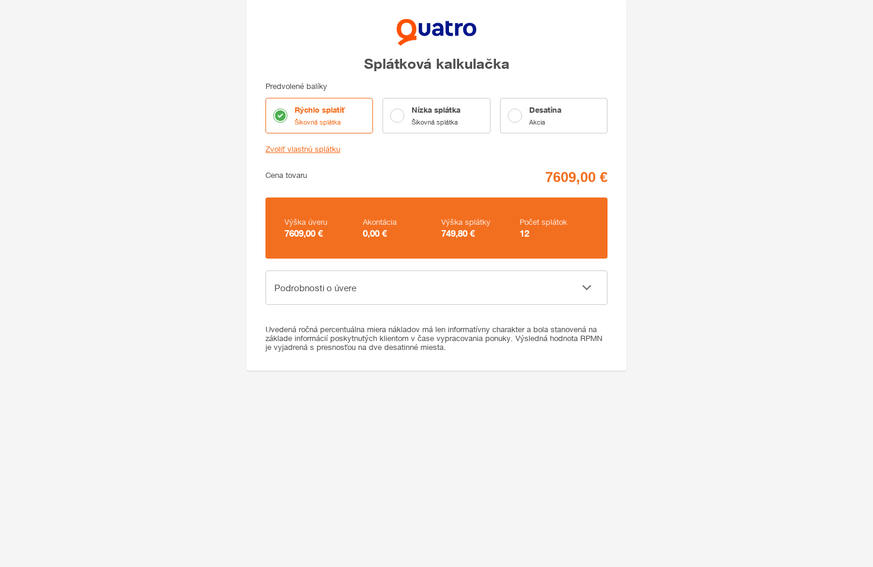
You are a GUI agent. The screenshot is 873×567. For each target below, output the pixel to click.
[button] (436, 287)
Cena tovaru (286, 175)
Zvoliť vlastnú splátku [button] (302, 149)
